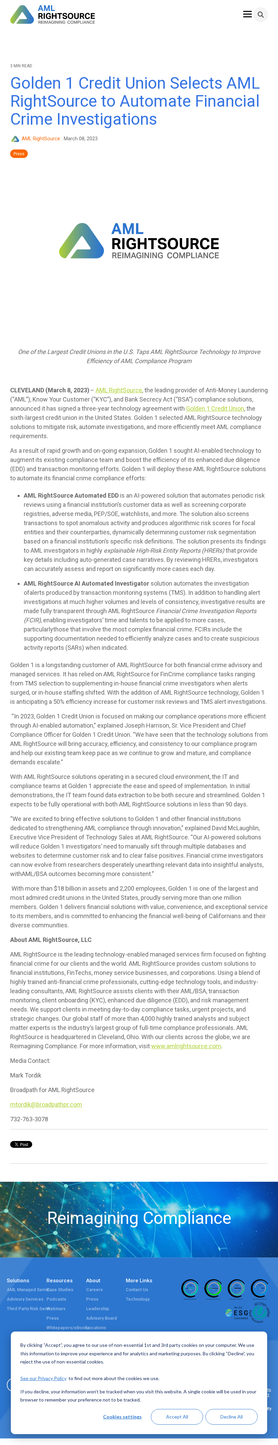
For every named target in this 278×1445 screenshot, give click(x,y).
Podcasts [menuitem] (56, 1299)
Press (19, 153)
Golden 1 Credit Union (215, 408)
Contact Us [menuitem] (137, 1290)
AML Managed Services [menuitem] (30, 1290)
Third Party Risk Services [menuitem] (30, 1309)
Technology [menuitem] (138, 1299)
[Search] (261, 14)
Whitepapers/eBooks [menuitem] (68, 1328)
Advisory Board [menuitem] (101, 1318)
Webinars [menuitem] (55, 1309)
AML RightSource (40, 139)
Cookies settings (122, 1417)
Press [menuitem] (52, 1318)
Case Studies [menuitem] (59, 1290)
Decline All (231, 1417)
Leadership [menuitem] (97, 1309)
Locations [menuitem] (96, 1328)
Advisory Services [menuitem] (25, 1299)
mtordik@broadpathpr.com (46, 1104)
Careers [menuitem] (94, 1290)
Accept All (177, 1417)
